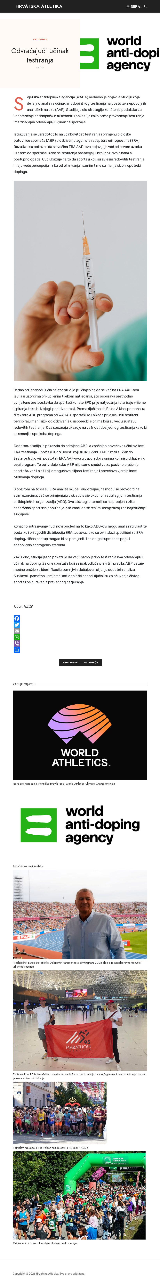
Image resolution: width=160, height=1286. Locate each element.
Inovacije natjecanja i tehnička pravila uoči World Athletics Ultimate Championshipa (64, 784)
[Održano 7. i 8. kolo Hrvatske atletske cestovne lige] (79, 1195)
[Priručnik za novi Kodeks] (80, 824)
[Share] (80, 650)
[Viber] (80, 643)
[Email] (80, 631)
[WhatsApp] (80, 637)
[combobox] (145, 6)
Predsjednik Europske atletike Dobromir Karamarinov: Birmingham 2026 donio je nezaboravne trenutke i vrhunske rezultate (77, 965)
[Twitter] (80, 625)
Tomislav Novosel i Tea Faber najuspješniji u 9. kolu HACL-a (50, 1148)
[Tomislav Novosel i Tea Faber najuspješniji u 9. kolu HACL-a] (60, 1113)
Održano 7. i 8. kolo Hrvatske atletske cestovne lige (45, 1243)
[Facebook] (80, 618)
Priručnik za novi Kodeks (28, 866)
